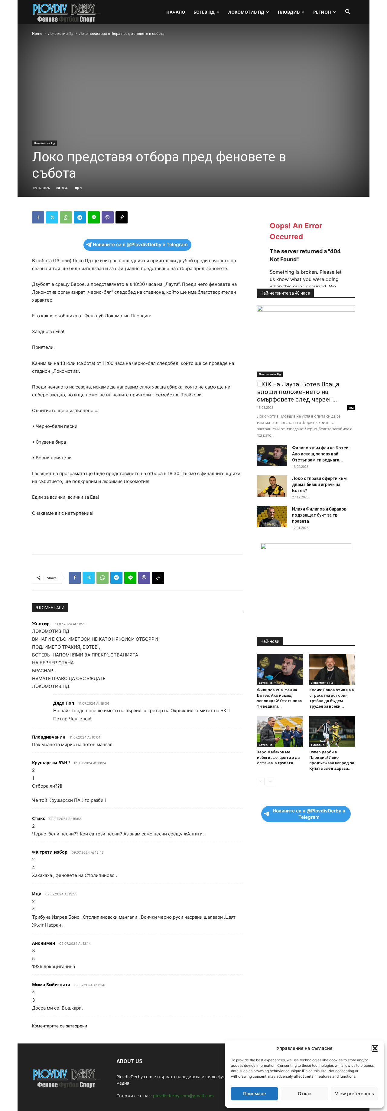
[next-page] (270, 781)
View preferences (354, 1093)
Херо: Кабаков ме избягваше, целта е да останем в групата (278, 757)
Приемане (254, 1093)
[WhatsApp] (66, 217)
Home (37, 33)
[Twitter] (52, 217)
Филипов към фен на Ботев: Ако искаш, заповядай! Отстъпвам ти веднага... (321, 453)
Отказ (304, 1093)
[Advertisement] (137, 534)
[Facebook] (38, 217)
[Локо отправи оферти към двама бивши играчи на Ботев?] (272, 486)
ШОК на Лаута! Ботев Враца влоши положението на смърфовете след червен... (298, 392)
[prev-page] (261, 781)
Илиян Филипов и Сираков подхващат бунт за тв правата (319, 515)
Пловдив (289, 12)
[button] (375, 1048)
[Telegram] (80, 217)
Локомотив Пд (246, 12)
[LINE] (94, 217)
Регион (322, 12)
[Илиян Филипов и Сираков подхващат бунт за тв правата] (272, 516)
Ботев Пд (204, 12)
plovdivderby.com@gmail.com (183, 1096)
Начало (175, 12)
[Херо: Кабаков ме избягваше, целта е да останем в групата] (280, 731)
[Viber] (108, 217)
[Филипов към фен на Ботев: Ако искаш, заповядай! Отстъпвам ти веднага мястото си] (272, 455)
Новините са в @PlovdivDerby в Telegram (140, 244)
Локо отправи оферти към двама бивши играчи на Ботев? (319, 484)
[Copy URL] (121, 217)
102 (351, 407)
